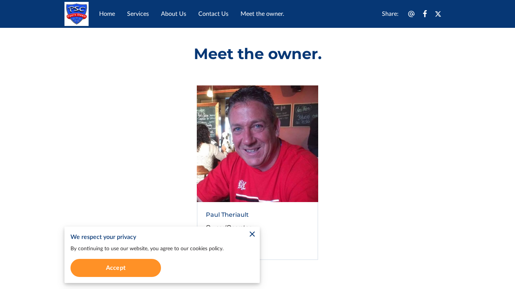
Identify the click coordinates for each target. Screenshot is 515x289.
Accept (116, 268)
